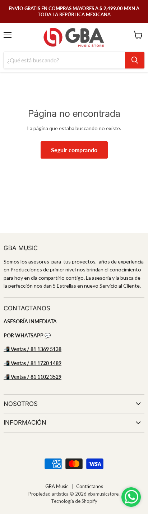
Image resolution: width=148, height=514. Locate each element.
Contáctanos (89, 486)
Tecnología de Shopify (74, 501)
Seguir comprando (74, 149)
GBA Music (56, 486)
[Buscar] (134, 60)
